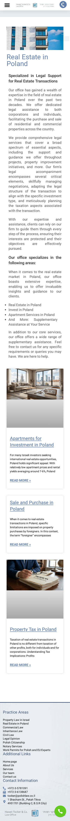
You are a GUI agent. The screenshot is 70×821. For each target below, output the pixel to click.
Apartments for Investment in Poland (32, 442)
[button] (7, 5)
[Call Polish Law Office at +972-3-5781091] (63, 4)
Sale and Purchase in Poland (31, 506)
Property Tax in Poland (33, 629)
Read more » (20, 480)
